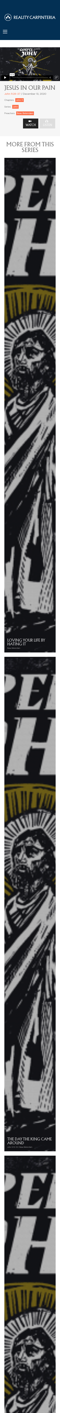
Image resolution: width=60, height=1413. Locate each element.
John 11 (19, 100)
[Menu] (5, 31)
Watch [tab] (31, 125)
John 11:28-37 (12, 94)
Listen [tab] (47, 125)
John (15, 106)
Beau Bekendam (25, 113)
